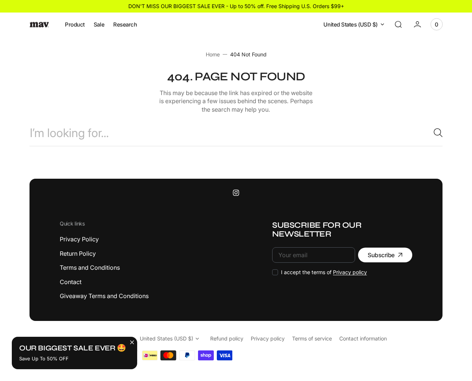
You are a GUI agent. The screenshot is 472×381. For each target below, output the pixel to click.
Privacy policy (350, 272)
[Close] (132, 342)
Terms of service (312, 338)
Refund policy (226, 338)
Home (213, 54)
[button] (398, 24)
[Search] (435, 132)
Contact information (363, 338)
